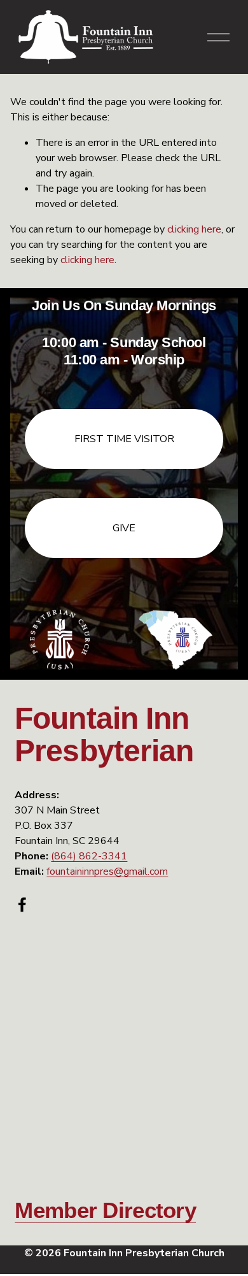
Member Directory (105, 1210)
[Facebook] (22, 904)
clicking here (194, 229)
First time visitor (124, 439)
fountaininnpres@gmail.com (107, 871)
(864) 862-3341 (89, 856)
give (124, 528)
